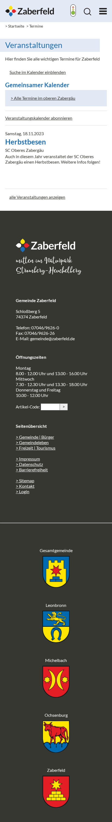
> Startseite (14, 26)
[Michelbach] (56, 695)
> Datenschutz (29, 464)
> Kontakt (25, 486)
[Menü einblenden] (103, 10)
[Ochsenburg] (56, 751)
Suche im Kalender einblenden (38, 72)
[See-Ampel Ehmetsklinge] (73, 11)
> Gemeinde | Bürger (35, 436)
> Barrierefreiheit (32, 469)
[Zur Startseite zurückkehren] (29, 8)
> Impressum (28, 458)
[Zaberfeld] (56, 806)
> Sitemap (25, 480)
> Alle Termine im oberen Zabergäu (43, 98)
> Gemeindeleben (32, 442)
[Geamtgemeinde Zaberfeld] (56, 586)
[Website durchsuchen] (87, 13)
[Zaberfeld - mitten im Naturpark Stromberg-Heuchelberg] (48, 250)
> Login (22, 491)
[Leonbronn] (56, 641)
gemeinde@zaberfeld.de (52, 338)
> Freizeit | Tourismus (35, 447)
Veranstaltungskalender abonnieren (38, 118)
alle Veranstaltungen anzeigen (37, 197)
